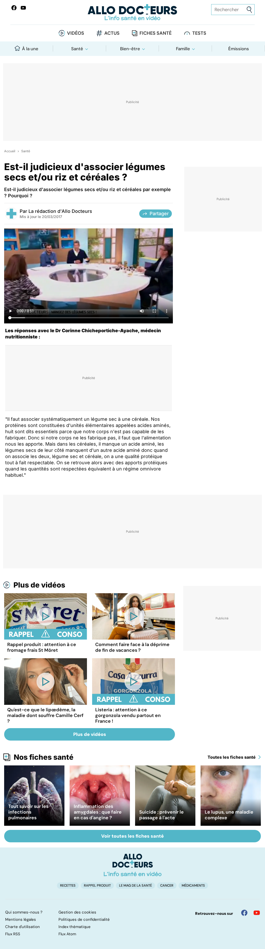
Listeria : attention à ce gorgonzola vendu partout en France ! (128, 715)
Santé (77, 49)
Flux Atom (67, 934)
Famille (183, 49)
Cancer (166, 885)
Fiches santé (155, 33)
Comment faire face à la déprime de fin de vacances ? (132, 647)
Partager (159, 213)
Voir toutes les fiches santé (132, 836)
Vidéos (75, 33)
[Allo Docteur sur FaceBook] (14, 7)
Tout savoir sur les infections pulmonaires (28, 812)
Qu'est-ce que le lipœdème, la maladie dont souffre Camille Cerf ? (45, 715)
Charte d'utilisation (22, 926)
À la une (30, 49)
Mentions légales (20, 919)
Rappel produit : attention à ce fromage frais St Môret (41, 647)
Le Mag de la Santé (135, 885)
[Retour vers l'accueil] (132, 12)
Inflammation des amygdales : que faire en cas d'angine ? (98, 812)
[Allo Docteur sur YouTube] (257, 913)
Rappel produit (97, 885)
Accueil (9, 151)
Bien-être (130, 49)
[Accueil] (132, 865)
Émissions (238, 49)
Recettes (68, 885)
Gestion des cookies (77, 912)
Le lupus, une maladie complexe (229, 815)
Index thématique (74, 926)
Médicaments (193, 885)
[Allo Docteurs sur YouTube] (23, 7)
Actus (112, 33)
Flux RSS (12, 934)
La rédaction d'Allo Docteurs (60, 211)
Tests (199, 33)
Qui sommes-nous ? (23, 912)
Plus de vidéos (39, 585)
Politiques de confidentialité (84, 919)
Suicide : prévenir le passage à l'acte (161, 815)
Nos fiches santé (43, 757)
